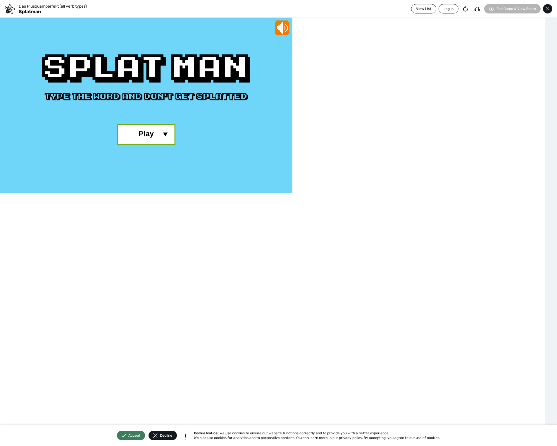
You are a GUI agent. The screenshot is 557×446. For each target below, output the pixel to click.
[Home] (10, 9)
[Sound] (477, 8)
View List (423, 9)
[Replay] (465, 8)
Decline (166, 435)
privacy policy (350, 438)
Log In (448, 9)
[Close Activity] (547, 8)
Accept (134, 435)
